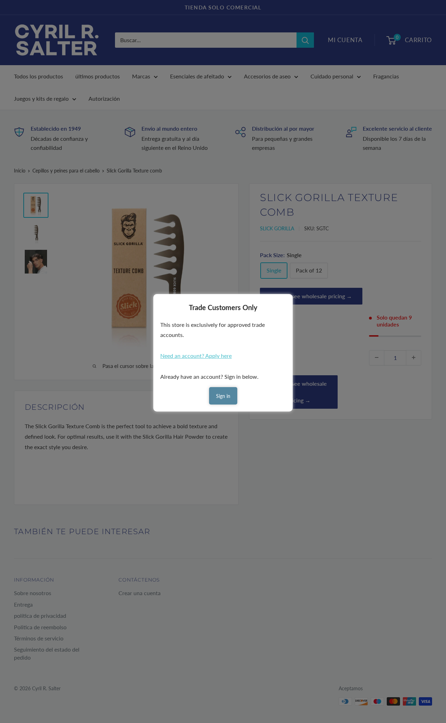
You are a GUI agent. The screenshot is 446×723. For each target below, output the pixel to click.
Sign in (223, 396)
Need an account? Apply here (196, 355)
